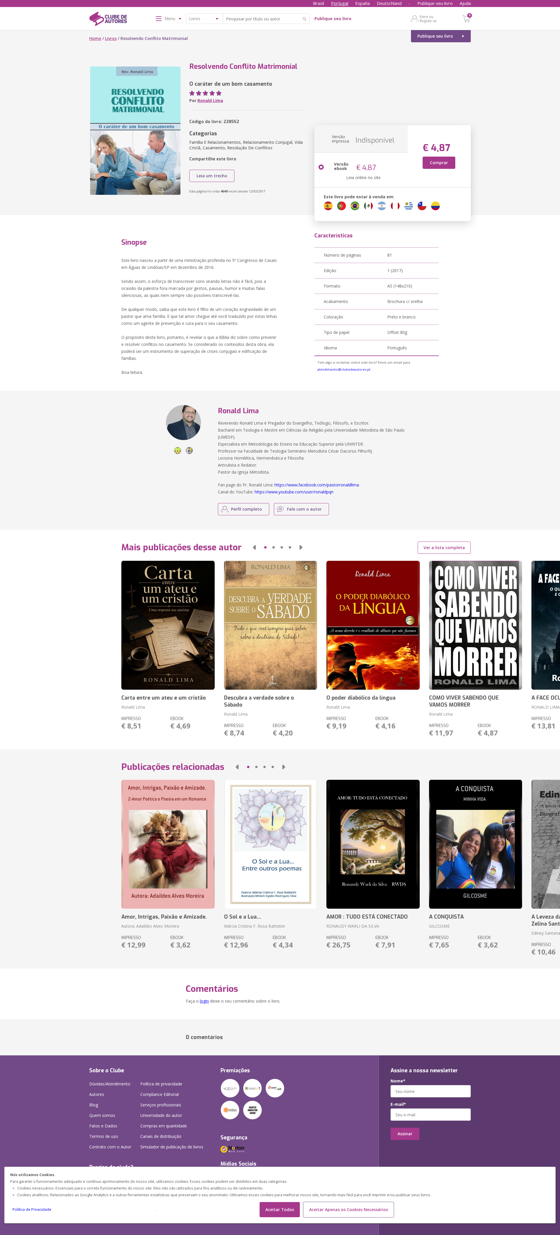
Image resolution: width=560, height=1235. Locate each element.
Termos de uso (103, 1136)
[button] (254, 547)
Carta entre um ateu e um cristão (163, 697)
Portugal (339, 3)
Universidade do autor (161, 1115)
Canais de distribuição (160, 1136)
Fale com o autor (304, 509)
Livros (111, 38)
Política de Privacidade (32, 1209)
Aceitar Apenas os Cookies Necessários (348, 1209)
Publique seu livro (435, 3)
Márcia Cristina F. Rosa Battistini (254, 926)
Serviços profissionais (160, 1105)
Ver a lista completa (444, 547)
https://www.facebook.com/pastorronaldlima (316, 485)
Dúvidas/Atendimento (109, 1084)
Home (95, 38)
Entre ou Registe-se (428, 18)
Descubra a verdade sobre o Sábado (259, 701)
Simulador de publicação (171, 1147)
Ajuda (465, 3)
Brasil (318, 3)
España (362, 3)
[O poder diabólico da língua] (372, 625)
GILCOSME (439, 926)
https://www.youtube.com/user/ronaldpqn (294, 492)
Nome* (398, 1081)
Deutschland (389, 3)
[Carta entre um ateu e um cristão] (167, 625)
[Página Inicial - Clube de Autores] (108, 20)
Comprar (439, 162)
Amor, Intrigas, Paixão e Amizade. (164, 916)
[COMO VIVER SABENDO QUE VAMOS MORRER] (475, 625)
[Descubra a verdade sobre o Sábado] (270, 625)
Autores (96, 1094)
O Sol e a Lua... (242, 916)
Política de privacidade (161, 1084)
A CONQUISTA (446, 916)
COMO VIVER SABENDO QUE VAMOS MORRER (464, 701)
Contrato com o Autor (110, 1147)
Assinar (405, 1133)
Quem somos (102, 1115)
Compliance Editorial (159, 1094)
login (204, 1001)
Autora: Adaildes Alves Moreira (150, 926)
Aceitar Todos (279, 1209)
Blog (93, 1105)
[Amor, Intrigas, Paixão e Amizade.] (167, 844)
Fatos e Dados (103, 1126)
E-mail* (398, 1104)
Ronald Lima (210, 100)
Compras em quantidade (163, 1126)
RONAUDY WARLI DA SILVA (352, 926)
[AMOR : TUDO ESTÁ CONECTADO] (372, 844)
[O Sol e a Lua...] (270, 844)
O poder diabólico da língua (361, 697)
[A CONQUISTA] (475, 844)
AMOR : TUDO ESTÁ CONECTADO (367, 916)
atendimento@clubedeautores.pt (343, 369)
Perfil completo (246, 509)
